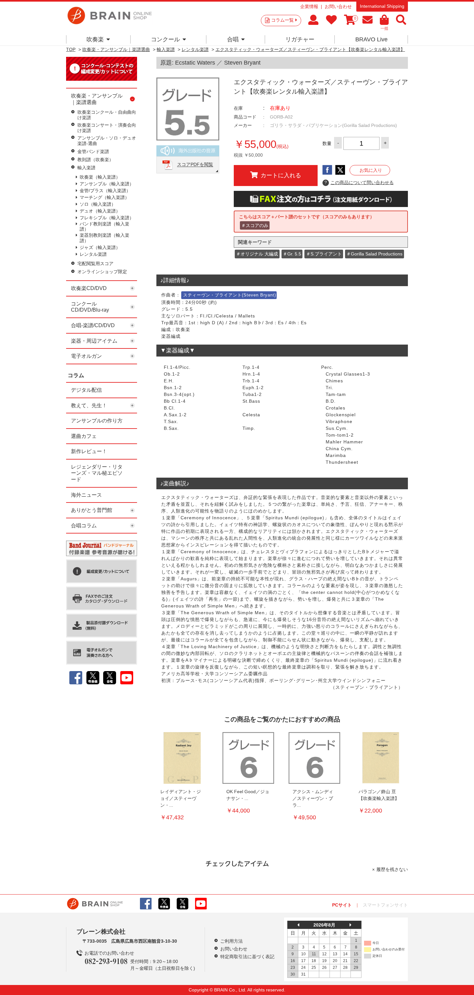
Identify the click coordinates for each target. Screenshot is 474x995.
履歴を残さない (392, 869)
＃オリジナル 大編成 (257, 253)
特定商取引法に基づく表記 (247, 956)
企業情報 (309, 6)
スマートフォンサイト (385, 904)
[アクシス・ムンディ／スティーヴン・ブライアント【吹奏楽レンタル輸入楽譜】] (314, 758)
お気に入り (371, 170)
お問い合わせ (338, 6)
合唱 (233, 39)
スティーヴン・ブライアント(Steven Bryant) (229, 295)
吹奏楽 (95, 39)
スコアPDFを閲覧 (195, 164)
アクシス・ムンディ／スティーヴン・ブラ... (312, 798)
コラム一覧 (282, 20)
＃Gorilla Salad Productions (374, 253)
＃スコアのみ (254, 225)
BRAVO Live (371, 39)
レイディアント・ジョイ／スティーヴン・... (180, 798)
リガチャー (299, 39)
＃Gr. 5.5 (292, 253)
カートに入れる (281, 175)
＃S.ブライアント (324, 253)
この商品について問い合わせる (359, 182)
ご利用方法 (231, 941)
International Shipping (382, 6)
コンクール (165, 39)
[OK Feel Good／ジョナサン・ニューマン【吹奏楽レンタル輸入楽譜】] (248, 758)
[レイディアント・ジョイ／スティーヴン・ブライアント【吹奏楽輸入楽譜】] (182, 758)
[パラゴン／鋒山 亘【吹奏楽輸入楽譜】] (380, 758)
